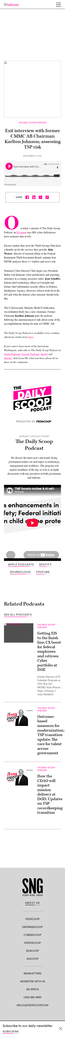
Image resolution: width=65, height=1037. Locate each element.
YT (44, 1012)
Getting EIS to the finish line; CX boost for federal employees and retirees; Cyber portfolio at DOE (49, 651)
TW (26, 1012)
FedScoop (32, 919)
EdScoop (32, 950)
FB (20, 1012)
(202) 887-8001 (33, 997)
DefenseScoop (32, 927)
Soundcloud (20, 571)
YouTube (43, 571)
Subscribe (11, 1031)
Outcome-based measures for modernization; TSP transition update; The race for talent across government (50, 735)
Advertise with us (32, 981)
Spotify (45, 564)
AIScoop (32, 958)
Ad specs (32, 989)
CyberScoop (32, 934)
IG (38, 1012)
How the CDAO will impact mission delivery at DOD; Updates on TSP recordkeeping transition (49, 794)
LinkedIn (32, 1012)
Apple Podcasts (21, 564)
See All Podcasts (18, 614)
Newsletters (32, 973)
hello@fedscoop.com (32, 1005)
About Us (32, 902)
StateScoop (32, 942)
